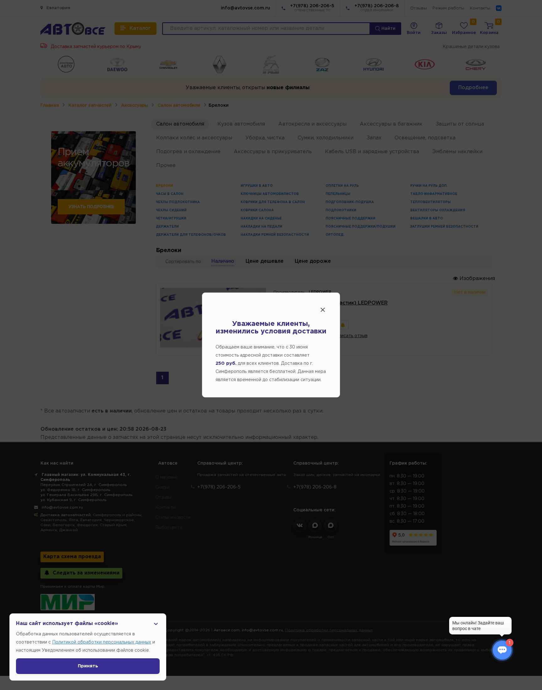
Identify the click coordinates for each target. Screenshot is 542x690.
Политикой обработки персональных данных (101, 642)
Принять (88, 666)
